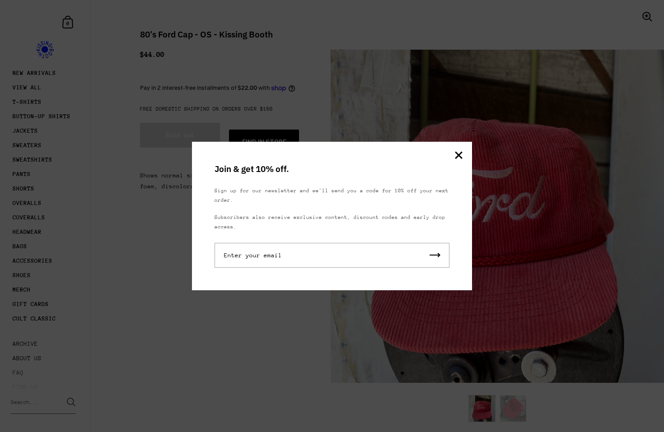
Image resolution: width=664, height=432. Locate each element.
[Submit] (435, 255)
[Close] (458, 156)
